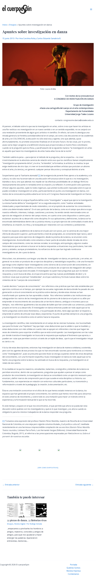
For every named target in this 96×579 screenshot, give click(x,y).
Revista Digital (19, 524)
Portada (73, 564)
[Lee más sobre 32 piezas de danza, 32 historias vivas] (27, 510)
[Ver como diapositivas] (48, 468)
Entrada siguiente (84, 485)
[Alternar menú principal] (91, 9)
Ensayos (10, 524)
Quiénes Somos (73, 568)
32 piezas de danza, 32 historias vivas (26, 520)
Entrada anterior (11, 485)
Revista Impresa (73, 571)
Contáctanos (73, 574)
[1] (39, 175)
